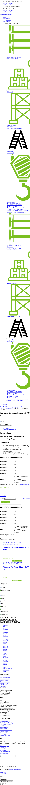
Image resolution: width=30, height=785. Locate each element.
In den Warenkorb (5, 502)
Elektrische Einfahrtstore (6, 730)
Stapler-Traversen (9, 408)
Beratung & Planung (5, 721)
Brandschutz (3, 747)
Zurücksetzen (26, 498)
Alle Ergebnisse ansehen (6, 781)
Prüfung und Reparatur (6, 724)
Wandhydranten (4, 683)
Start (1, 407)
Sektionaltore (3, 728)
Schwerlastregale (4, 746)
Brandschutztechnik (5, 677)
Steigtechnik (3, 750)
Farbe (1, 498)
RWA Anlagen (3, 684)
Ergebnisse (3, 779)
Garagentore (3, 734)
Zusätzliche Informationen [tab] (9, 429)
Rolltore (2, 725)
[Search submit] (0, 778)
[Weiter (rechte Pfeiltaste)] (2, 784)
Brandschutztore (4, 680)
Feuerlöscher (3, 686)
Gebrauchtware (4, 753)
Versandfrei (3, 496)
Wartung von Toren (5, 735)
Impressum (3, 772)
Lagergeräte (17, 407)
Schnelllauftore (4, 727)
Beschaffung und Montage (6, 723)
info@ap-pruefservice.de (15, 769)
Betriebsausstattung (8, 407)
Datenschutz (3, 773)
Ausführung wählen (17, 561)
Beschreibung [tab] (6, 428)
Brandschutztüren (4, 679)
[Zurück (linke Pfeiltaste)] (0, 784)
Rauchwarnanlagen (5, 682)
